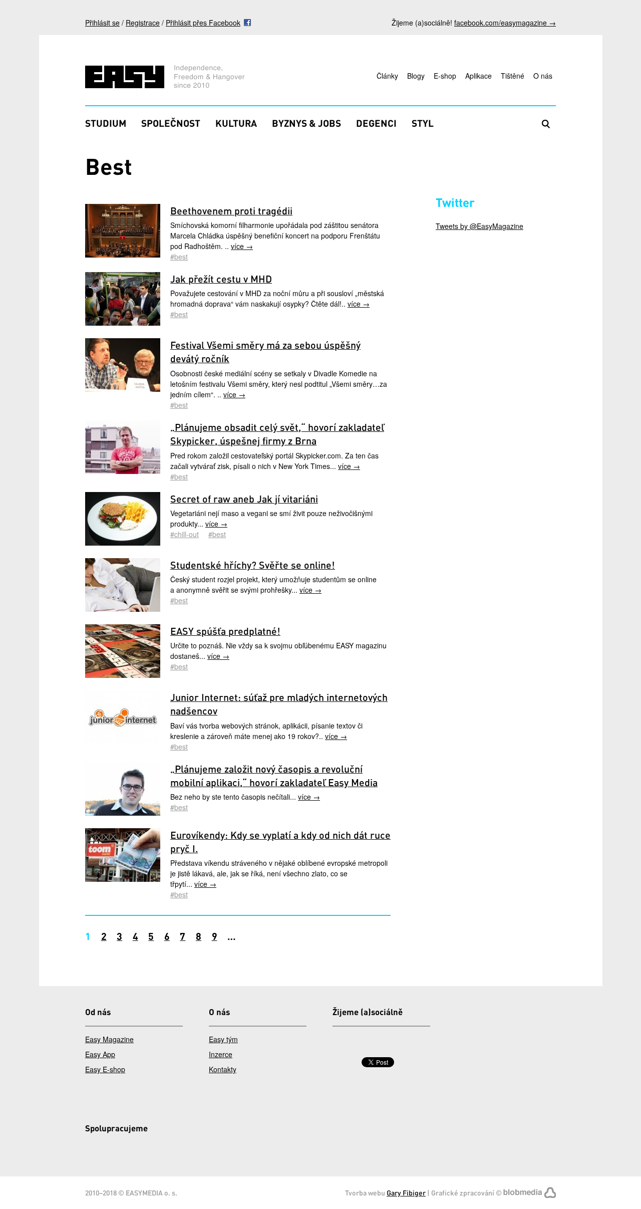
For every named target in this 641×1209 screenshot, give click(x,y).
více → (242, 246)
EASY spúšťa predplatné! (225, 631)
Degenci (376, 123)
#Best (179, 257)
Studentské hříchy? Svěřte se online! (252, 565)
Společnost (170, 123)
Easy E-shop (105, 1069)
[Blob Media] (529, 1192)
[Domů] (166, 78)
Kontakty (222, 1069)
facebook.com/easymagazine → (505, 23)
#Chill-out (184, 534)
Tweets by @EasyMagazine (479, 226)
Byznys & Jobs (306, 123)
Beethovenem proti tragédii (231, 210)
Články (387, 76)
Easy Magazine (109, 1039)
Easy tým (223, 1039)
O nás (542, 76)
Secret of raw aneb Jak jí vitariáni (244, 499)
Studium (105, 123)
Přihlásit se (102, 23)
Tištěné (512, 76)
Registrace (143, 23)
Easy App (100, 1054)
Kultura (236, 123)
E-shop (445, 76)
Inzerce (220, 1054)
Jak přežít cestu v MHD (221, 279)
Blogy (416, 76)
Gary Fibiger (406, 1192)
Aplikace (478, 76)
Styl (423, 123)
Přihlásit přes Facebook (203, 23)
